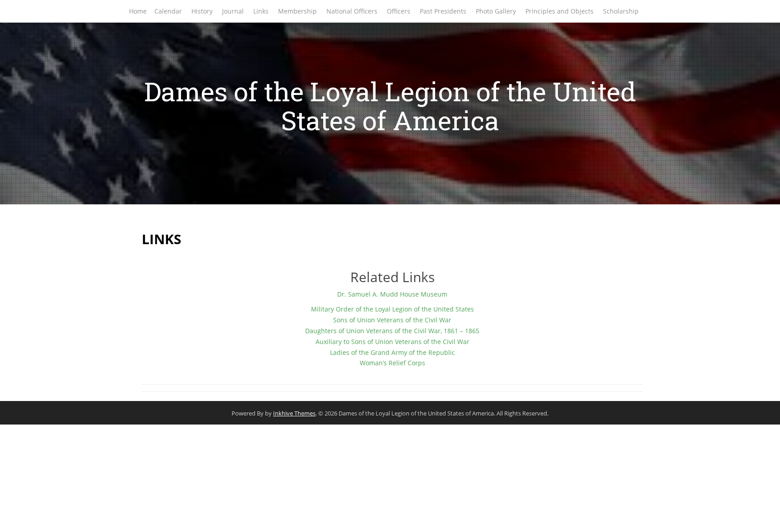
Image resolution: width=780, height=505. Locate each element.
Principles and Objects (559, 11)
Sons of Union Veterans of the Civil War (392, 320)
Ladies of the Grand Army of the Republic (392, 352)
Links (261, 11)
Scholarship (621, 11)
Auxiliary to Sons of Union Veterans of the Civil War (392, 341)
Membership (297, 11)
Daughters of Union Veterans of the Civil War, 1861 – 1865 (392, 330)
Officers (398, 11)
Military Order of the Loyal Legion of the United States (392, 309)
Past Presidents (443, 11)
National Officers (351, 11)
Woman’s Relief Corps (392, 363)
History (202, 11)
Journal (233, 11)
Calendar (168, 11)
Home (138, 11)
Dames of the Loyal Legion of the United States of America (390, 105)
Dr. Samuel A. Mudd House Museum (392, 294)
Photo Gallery (496, 11)
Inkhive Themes (294, 413)
